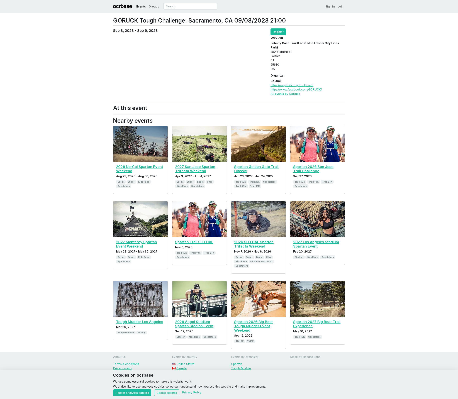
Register (278, 32)
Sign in (330, 6)
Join (341, 6)
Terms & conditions (126, 364)
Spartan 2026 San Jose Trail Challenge (313, 169)
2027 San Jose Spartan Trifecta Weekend (195, 169)
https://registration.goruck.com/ (292, 85)
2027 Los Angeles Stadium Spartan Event (316, 244)
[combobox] (190, 6)
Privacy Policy (191, 392)
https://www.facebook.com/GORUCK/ (296, 89)
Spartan (236, 364)
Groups (154, 6)
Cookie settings (167, 393)
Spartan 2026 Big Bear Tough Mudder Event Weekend (253, 326)
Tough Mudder (241, 368)
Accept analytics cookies (132, 393)
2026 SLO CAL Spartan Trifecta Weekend (254, 244)
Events (141, 6)
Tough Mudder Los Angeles (139, 322)
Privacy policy (122, 368)
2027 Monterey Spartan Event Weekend (136, 244)
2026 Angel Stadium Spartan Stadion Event (194, 324)
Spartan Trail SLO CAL (194, 242)
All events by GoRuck (285, 94)
